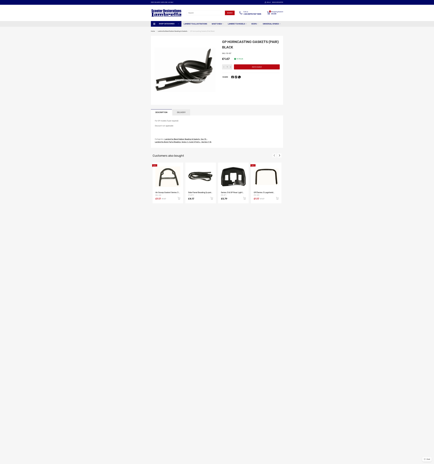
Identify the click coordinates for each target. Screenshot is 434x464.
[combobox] (206, 13)
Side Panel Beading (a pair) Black (200, 193)
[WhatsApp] (239, 77)
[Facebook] (232, 77)
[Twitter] (236, 77)
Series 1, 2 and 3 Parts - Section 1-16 (196, 142)
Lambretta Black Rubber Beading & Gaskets (182, 139)
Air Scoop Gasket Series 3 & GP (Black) (167, 193)
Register (280, 2)
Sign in (274, 2)
